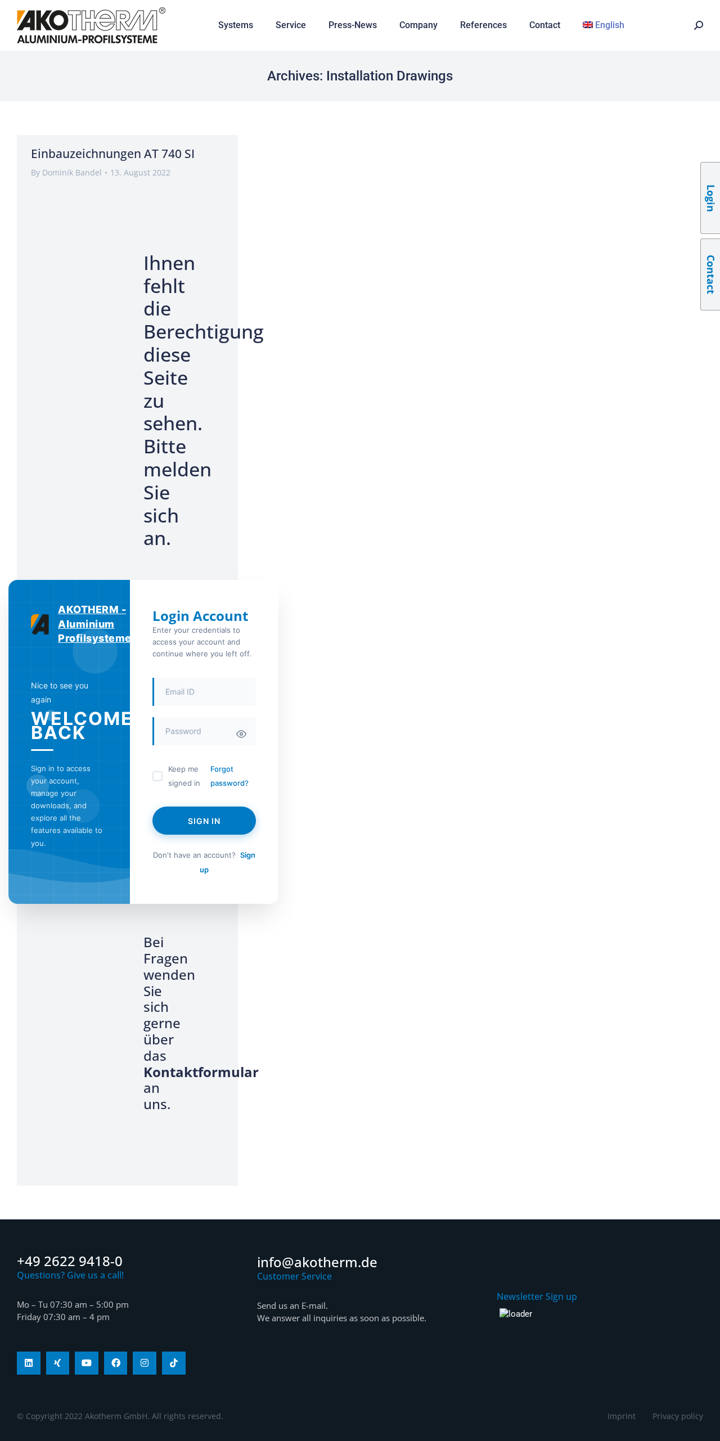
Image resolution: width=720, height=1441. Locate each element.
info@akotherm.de (317, 1262)
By (66, 172)
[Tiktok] (174, 1363)
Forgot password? (229, 776)
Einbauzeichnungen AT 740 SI (113, 153)
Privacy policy (677, 1416)
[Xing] (58, 1363)
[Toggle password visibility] (241, 734)
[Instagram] (144, 1363)
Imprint (622, 1416)
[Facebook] (116, 1363)
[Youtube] (86, 1363)
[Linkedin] (28, 1363)
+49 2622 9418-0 (70, 1260)
